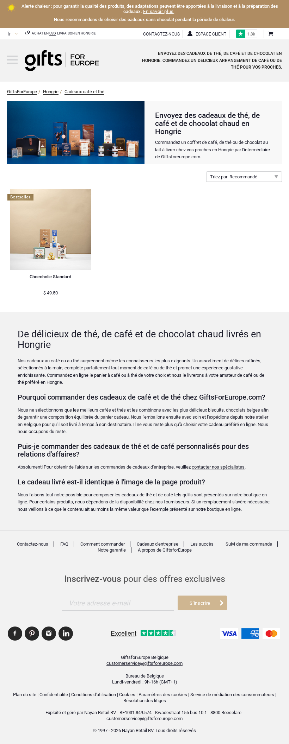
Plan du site (24, 694)
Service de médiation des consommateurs (232, 694)
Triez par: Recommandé (233, 176)
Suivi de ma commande (249, 544)
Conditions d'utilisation (93, 694)
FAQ (64, 544)
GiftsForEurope (22, 91)
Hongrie (88, 33)
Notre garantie (112, 550)
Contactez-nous (32, 544)
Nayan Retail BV (100, 712)
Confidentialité (53, 694)
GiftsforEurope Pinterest (32, 634)
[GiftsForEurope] (12, 60)
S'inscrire (200, 603)
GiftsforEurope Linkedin (66, 634)
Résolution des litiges (144, 700)
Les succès (202, 544)
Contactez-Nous (161, 34)
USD (52, 33)
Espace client (211, 34)
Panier (270, 34)
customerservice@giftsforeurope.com (144, 663)
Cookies (127, 694)
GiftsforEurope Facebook (15, 634)
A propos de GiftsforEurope (165, 550)
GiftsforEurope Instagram (49, 634)
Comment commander (102, 544)
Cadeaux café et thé (84, 91)
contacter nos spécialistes (218, 467)
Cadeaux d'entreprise (157, 544)
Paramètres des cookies (163, 694)
